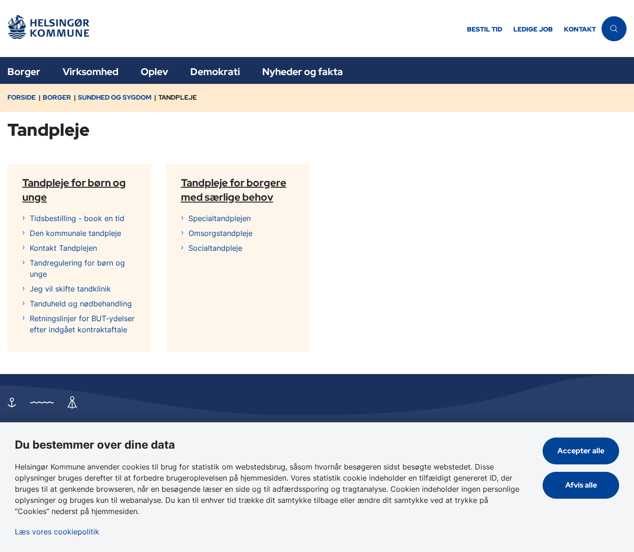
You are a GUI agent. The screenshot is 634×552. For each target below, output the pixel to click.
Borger (23, 71)
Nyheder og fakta (302, 71)
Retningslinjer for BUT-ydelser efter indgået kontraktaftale (82, 324)
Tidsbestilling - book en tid (77, 218)
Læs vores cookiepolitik (57, 531)
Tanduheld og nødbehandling (81, 303)
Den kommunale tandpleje (75, 233)
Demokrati (215, 71)
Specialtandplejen (219, 218)
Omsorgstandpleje (220, 233)
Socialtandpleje (215, 248)
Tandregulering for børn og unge (77, 268)
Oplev (154, 71)
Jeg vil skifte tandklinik (70, 288)
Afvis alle (581, 485)
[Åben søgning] (614, 28)
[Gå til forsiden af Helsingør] (230, 28)
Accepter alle (580, 451)
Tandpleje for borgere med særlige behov (233, 189)
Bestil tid (484, 29)
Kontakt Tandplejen (63, 248)
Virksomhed (90, 71)
